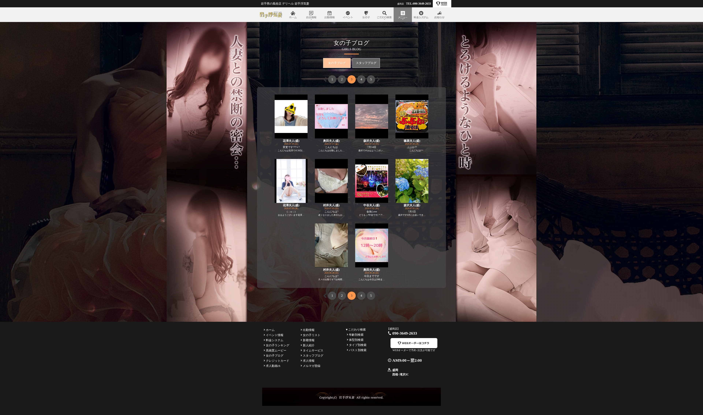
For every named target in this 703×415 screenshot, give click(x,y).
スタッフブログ (366, 62)
